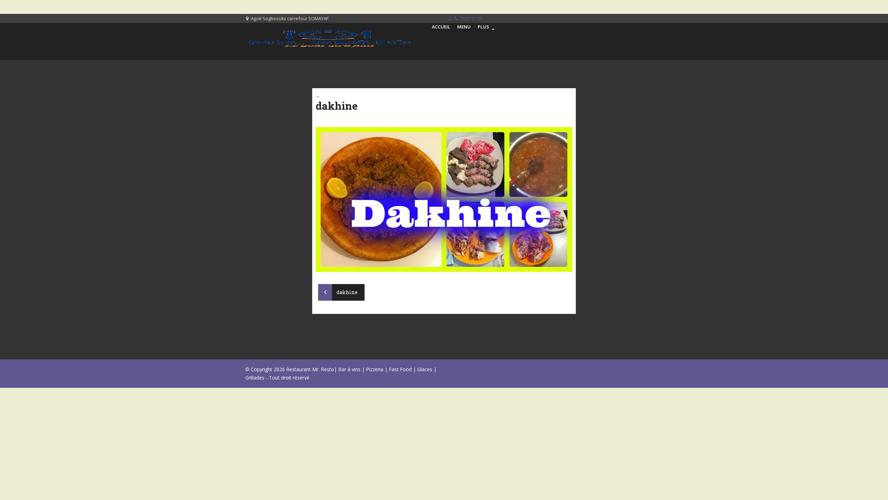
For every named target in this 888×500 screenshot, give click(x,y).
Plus (483, 27)
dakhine (346, 292)
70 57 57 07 (471, 18)
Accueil (441, 27)
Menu (464, 27)
